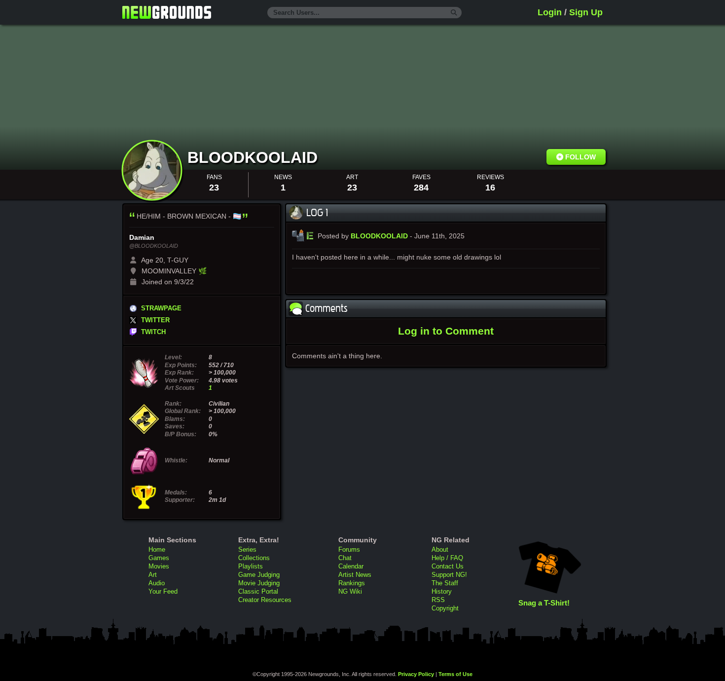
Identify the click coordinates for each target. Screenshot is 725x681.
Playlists (250, 566)
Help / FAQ (447, 558)
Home (156, 549)
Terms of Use (455, 674)
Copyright (445, 608)
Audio (156, 583)
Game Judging (259, 574)
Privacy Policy (416, 674)
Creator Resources (264, 600)
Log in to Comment (446, 331)
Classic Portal (258, 591)
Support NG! (449, 574)
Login (550, 12)
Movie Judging (259, 583)
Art (152, 574)
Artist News (354, 574)
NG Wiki (350, 591)
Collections (254, 558)
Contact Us (448, 566)
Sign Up (586, 12)
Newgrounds (166, 12)
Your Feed (163, 591)
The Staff (445, 583)
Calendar (350, 566)
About (440, 549)
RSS (438, 600)
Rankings (351, 583)
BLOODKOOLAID (254, 157)
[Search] (454, 12)
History (442, 591)
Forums (349, 549)
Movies (158, 566)
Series (247, 549)
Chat (345, 558)
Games (158, 558)
